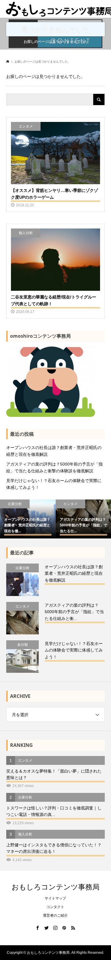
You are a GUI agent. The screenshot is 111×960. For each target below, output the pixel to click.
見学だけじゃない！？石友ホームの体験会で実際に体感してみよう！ (54, 483)
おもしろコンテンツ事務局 (55, 887)
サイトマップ (55, 898)
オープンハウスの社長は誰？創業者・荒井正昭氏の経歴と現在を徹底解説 (54, 450)
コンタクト (55, 907)
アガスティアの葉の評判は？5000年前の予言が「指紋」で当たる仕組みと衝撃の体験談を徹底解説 (54, 467)
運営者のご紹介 (55, 915)
